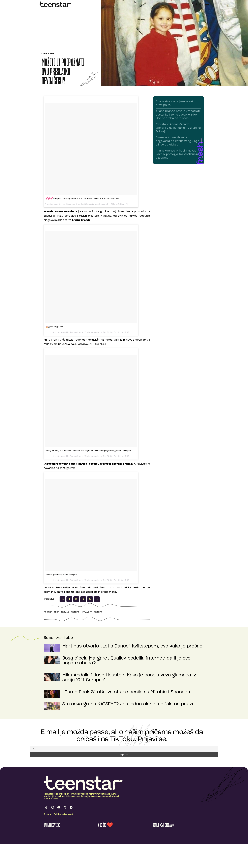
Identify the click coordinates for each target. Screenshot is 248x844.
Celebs (47, 54)
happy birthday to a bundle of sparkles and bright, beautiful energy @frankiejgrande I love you (88, 450)
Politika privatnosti (63, 814)
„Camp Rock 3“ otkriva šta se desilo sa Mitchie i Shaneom (127, 692)
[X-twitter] (65, 807)
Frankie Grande (92, 612)
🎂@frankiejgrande (54, 327)
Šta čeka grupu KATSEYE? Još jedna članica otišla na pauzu (128, 704)
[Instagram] (200, 4)
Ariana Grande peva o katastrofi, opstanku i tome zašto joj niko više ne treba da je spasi (178, 115)
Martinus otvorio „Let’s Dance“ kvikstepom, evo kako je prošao (132, 646)
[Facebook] (71, 807)
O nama (48, 814)
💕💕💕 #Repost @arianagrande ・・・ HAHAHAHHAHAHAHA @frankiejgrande (82, 198)
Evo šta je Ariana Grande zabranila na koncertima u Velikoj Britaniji (178, 128)
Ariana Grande (70, 612)
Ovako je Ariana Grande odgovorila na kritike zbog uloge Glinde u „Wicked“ (177, 141)
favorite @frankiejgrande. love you (61, 574)
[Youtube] (58, 807)
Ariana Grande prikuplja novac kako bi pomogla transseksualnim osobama (178, 154)
